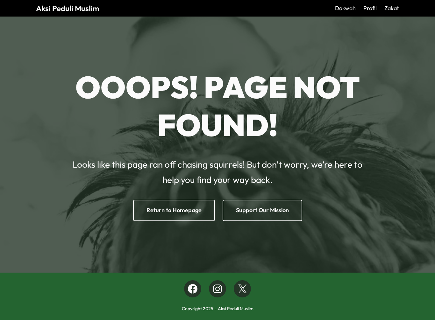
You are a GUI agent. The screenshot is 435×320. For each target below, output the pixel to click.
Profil (370, 8)
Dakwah (345, 8)
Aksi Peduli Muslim (67, 8)
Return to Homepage (174, 210)
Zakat (391, 8)
